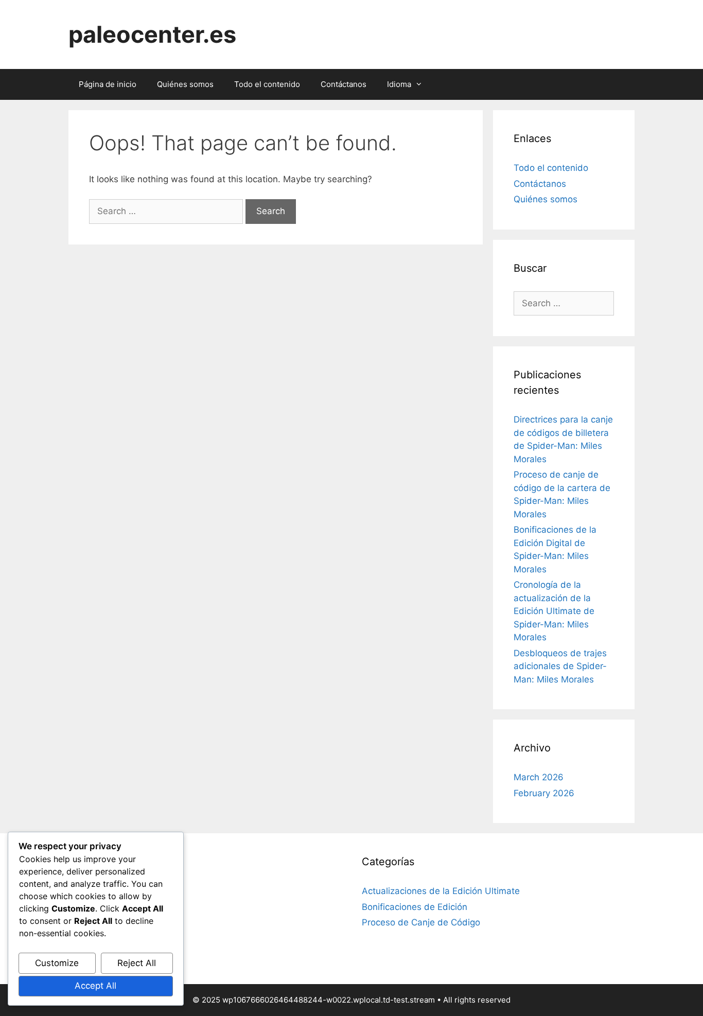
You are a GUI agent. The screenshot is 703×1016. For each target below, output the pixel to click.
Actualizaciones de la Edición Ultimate (441, 891)
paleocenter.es (152, 34)
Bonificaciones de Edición (414, 907)
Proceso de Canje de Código (421, 922)
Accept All (95, 985)
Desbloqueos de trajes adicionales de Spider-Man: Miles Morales (560, 666)
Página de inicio (107, 84)
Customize (57, 963)
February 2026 (544, 793)
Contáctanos (343, 84)
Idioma (399, 84)
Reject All (136, 963)
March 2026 (539, 777)
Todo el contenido (267, 84)
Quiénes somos (185, 84)
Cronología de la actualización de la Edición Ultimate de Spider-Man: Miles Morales (554, 611)
